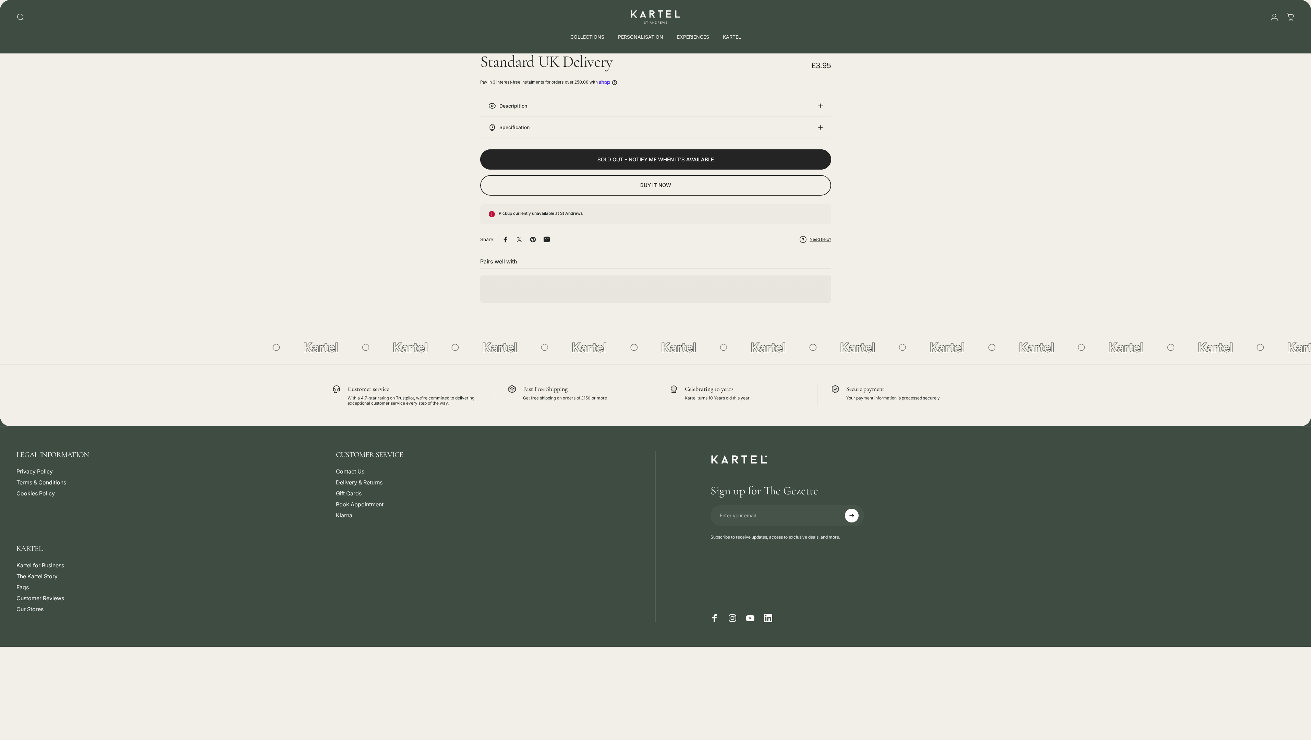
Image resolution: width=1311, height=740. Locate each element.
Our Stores (30, 609)
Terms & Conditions (41, 482)
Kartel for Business (40, 565)
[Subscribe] (852, 515)
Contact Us (350, 471)
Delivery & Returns (359, 482)
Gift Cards (349, 493)
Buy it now (655, 185)
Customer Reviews (40, 598)
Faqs (22, 587)
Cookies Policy (35, 493)
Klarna (344, 515)
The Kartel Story (37, 576)
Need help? (820, 239)
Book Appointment (360, 504)
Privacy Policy (34, 471)
